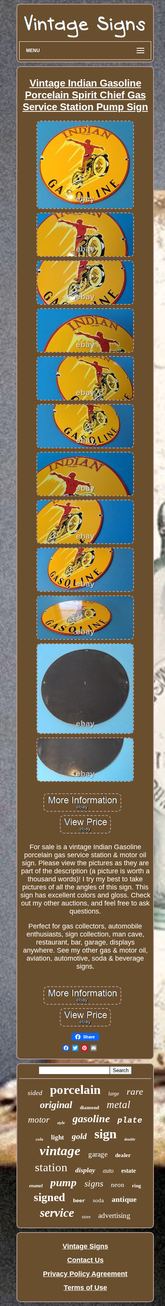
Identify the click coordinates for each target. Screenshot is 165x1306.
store (86, 1216)
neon (117, 1184)
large (113, 1094)
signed (49, 1197)
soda (98, 1200)
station (51, 1167)
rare (135, 1091)
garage (97, 1154)
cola (39, 1139)
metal (118, 1104)
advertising (114, 1215)
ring (136, 1185)
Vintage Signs (85, 1246)
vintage (60, 1150)
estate (128, 1170)
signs (93, 1183)
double (129, 1139)
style (61, 1122)
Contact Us (85, 1260)
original (56, 1104)
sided (35, 1093)
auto (108, 1170)
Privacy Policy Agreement (85, 1274)
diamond (89, 1107)
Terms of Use (85, 1287)
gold (79, 1136)
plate (129, 1120)
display (85, 1170)
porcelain (75, 1090)
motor (39, 1120)
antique (124, 1199)
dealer (123, 1155)
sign (105, 1134)
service (57, 1212)
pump (63, 1182)
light (57, 1137)
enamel (36, 1185)
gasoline (91, 1119)
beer (79, 1201)
